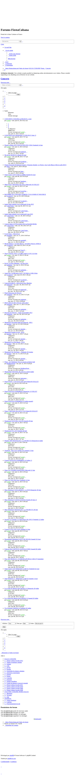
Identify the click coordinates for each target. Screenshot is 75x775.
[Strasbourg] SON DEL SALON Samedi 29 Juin (18, 421)
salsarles (9, 324)
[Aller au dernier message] (25, 132)
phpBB (12, 755)
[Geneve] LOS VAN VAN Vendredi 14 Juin (17, 529)
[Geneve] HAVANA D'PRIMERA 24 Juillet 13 (18, 460)
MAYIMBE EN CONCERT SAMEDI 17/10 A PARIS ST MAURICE (25, 194)
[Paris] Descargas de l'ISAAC (13, 293)
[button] (4, 91)
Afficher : (5, 623)
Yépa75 (22, 250)
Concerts (5, 78)
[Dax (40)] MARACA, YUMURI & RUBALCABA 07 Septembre (24, 559)
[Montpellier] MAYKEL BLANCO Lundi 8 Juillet (19, 372)
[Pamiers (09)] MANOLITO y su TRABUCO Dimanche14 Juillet (23, 441)
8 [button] (4, 106)
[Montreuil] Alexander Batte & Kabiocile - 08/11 (18, 322)
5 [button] (4, 103)
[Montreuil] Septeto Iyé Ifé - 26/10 (14, 332)
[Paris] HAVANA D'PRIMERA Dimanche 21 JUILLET (20, 391)
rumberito (9, 265)
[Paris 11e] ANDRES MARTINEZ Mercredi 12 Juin (19, 470)
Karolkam (23, 161)
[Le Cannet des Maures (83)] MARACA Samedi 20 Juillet (21, 598)
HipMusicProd (11, 363)
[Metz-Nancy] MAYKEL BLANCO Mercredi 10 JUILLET (21, 184)
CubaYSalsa (10, 206)
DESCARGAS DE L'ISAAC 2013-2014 (16, 303)
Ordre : (32, 623)
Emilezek (23, 152)
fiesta (8, 166)
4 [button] (4, 101)
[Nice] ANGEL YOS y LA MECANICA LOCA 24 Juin (20, 253)
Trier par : (20, 623)
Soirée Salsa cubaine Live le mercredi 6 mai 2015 (18, 214)
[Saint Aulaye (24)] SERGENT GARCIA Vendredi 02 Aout (21, 569)
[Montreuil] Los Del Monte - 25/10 (14, 342)
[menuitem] (14, 54)
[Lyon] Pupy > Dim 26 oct (12, 234)
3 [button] (4, 99)
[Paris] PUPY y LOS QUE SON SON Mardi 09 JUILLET (21, 381)
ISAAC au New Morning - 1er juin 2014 (16, 263)
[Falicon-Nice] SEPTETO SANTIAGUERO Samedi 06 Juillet (22, 549)
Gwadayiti (10, 196)
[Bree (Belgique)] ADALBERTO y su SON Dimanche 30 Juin (22, 490)
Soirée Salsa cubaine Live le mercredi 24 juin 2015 (19, 204)
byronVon (23, 191)
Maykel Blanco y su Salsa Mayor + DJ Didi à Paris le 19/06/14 (22, 243)
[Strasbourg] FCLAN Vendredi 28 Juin (15, 431)
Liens (2, 44)
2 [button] (4, 98)
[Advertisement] (37, 13)
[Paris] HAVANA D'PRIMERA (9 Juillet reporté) (18, 401)
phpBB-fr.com (11, 758)
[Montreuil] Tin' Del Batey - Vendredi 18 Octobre (18, 352)
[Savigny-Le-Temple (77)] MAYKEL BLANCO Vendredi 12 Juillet (24, 519)
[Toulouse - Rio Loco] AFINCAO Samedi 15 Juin (18, 450)
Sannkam (23, 181)
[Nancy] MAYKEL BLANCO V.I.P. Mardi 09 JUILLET (21, 411)
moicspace (23, 378)
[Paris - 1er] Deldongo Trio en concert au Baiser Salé (19, 362)
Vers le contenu (5, 37)
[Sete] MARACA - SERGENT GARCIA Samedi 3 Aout (21, 578)
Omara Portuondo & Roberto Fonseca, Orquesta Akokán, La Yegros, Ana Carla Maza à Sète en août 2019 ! (35, 165)
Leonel (9, 120)
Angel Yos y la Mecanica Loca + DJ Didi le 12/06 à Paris (21, 273)
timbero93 (9, 285)
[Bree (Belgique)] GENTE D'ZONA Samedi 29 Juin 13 (20, 500)
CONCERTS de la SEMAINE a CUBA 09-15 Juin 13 (20, 135)
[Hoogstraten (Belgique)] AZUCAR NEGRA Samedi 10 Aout (22, 539)
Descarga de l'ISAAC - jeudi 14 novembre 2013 (18, 312)
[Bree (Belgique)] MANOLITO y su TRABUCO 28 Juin (21, 509)
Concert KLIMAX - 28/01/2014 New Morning (18, 283)
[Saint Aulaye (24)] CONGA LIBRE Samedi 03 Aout (19, 175)
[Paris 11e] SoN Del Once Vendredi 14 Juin (17, 480)
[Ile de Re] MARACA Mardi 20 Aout (15, 155)
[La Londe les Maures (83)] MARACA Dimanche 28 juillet (21, 588)
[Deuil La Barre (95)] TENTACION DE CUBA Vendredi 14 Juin (23, 145)
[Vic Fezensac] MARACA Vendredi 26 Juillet (17, 608)
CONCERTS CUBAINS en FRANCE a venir (17, 119)
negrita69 (9, 235)
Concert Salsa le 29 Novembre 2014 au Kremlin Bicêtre (20, 224)
